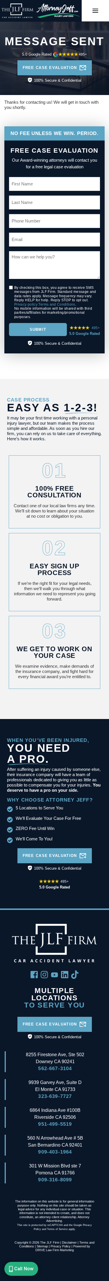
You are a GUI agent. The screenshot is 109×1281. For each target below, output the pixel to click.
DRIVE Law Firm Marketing (54, 1250)
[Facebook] (34, 974)
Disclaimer (69, 1242)
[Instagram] (44, 974)
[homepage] (17, 10)
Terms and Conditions (56, 304)
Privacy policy (25, 304)
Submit (38, 329)
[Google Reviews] (54, 57)
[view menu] (95, 11)
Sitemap (42, 1246)
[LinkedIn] (65, 974)
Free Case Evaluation (50, 67)
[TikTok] (75, 974)
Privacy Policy (61, 1246)
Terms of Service (57, 1229)
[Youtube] (54, 974)
